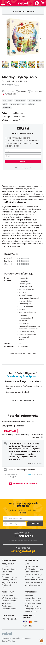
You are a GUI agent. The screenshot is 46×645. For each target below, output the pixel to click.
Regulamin (26, 638)
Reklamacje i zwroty (10, 569)
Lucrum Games (18, 120)
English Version (8, 606)
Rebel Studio (7, 603)
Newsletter (29, 595)
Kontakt (5, 566)
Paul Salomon (18, 113)
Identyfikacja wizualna (33, 585)
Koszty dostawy (8, 564)
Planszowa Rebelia (9, 609)
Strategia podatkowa (33, 609)
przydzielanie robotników (18, 104)
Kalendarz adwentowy (34, 580)
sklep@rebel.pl (23, 551)
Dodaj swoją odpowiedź (25, 484)
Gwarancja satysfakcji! (33, 574)
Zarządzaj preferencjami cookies (41, 640)
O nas (27, 564)
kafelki (5, 104)
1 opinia (16, 85)
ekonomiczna (7, 108)
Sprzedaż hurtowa (9, 601)
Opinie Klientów (31, 566)
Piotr (29, 475)
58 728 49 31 (23, 536)
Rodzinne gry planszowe (24, 11)
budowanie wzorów (34, 100)
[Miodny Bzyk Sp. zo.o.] (23, 37)
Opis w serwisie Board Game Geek (23, 354)
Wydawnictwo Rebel (10, 598)
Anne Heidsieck (19, 116)
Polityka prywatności (11, 638)
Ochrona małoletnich (33, 582)
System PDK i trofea (32, 601)
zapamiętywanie (20, 100)
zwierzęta (31, 104)
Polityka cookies (31, 606)
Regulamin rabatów (9, 582)
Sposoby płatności (9, 580)
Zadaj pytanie (9, 431)
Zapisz (23, 161)
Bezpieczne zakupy (9, 577)
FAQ (3, 588)
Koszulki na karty (8, 595)
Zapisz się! (35, 523)
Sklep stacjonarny (32, 572)
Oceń (23, 376)
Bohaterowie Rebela (33, 577)
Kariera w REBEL (31, 611)
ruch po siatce (7, 100)
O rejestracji (6, 585)
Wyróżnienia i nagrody (34, 569)
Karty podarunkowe (33, 598)
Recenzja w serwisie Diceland (17, 392)
